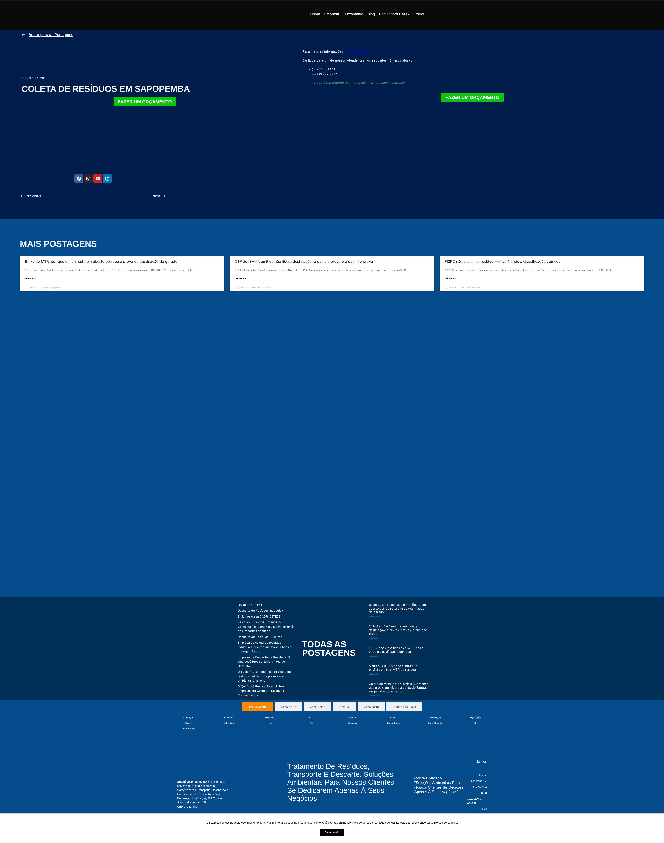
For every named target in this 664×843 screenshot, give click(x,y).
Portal (419, 14)
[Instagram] (88, 178)
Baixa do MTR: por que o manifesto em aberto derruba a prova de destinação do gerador (102, 261)
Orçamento (354, 14)
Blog (371, 14)
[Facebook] (78, 178)
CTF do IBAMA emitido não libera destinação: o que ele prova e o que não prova (304, 261)
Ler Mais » (31, 278)
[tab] (257, 706)
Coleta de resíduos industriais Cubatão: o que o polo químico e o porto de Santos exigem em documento (399, 687)
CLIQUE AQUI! (355, 51)
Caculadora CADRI (394, 14)
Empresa (331, 14)
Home (315, 14)
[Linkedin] (107, 178)
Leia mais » (374, 616)
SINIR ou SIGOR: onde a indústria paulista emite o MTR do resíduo (393, 667)
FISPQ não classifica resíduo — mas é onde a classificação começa (502, 261)
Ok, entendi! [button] (332, 832)
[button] (332, 13)
